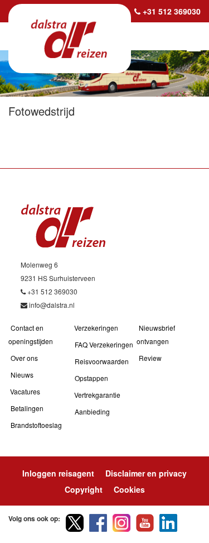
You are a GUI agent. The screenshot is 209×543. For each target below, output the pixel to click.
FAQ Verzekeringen (104, 344)
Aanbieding (92, 411)
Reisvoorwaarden (102, 361)
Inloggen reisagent (58, 473)
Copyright (84, 489)
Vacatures (25, 391)
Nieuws (22, 374)
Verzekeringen (96, 327)
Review (150, 358)
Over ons (24, 358)
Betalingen (27, 408)
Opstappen (91, 378)
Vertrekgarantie (97, 394)
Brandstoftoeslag (36, 425)
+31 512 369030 (172, 11)
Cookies (129, 489)
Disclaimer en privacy (146, 473)
